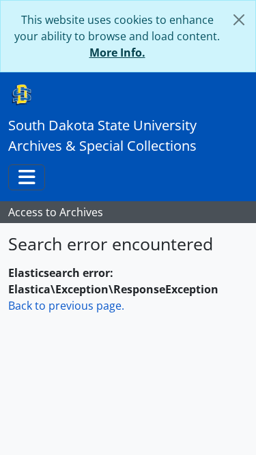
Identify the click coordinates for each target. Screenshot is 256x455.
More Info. (117, 52)
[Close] (239, 20)
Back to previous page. (66, 305)
